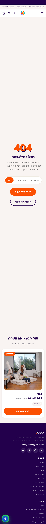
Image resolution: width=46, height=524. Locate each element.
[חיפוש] (9, 13)
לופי (42, 470)
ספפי (39, 394)
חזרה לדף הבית (23, 191)
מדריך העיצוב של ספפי (35, 509)
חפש (9, 180)
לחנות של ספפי (23, 201)
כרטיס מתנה (39, 494)
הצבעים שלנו (21, 7)
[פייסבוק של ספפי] (41, 450)
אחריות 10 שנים (8, 7)
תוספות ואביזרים (37, 486)
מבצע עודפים (38, 490)
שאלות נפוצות (38, 517)
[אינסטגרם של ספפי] (35, 450)
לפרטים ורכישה (23, 411)
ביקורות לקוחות (38, 521)
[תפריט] (40, 13)
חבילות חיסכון (38, 482)
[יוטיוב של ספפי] (23, 450)
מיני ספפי (40, 466)
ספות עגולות (39, 474)
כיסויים (41, 478)
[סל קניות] (3, 13)
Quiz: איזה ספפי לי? (36, 7)
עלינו (42, 505)
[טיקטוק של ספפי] (29, 450)
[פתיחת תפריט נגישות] (5, 519)
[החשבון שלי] (14, 13)
